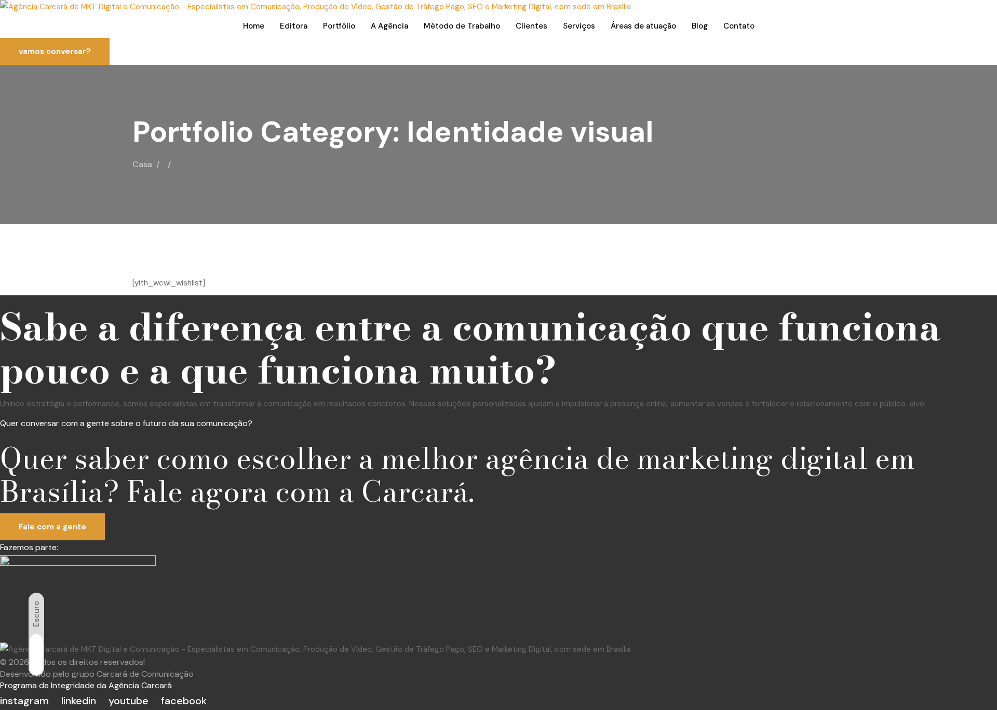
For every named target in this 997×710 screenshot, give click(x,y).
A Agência (389, 26)
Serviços (579, 26)
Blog (700, 26)
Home (253, 26)
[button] (55, 51)
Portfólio (339, 26)
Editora (293, 26)
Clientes (531, 26)
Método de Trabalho (462, 26)
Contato (739, 26)
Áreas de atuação (643, 26)
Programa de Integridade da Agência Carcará (86, 685)
